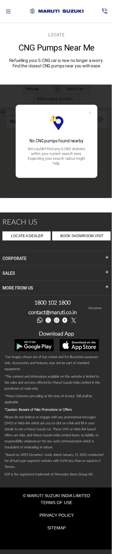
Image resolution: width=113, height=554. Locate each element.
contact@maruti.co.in (52, 312)
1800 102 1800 (52, 303)
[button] (104, 11)
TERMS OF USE (56, 502)
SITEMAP (56, 527)
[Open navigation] (8, 11)
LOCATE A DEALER (27, 236)
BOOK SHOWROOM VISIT (81, 236)
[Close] (89, 112)
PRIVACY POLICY (56, 515)
